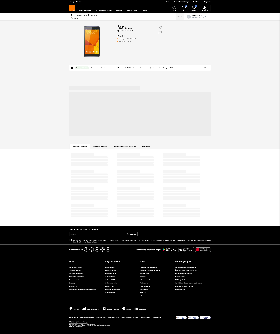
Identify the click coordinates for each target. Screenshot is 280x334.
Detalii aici (205, 68)
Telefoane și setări (74, 270)
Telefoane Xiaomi (110, 276)
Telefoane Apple (110, 267)
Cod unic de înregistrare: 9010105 (78, 323)
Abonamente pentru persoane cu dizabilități (82, 289)
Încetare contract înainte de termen (186, 270)
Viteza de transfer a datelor (148, 280)
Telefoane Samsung (111, 270)
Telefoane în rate (110, 292)
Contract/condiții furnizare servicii (185, 267)
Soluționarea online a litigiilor (184, 286)
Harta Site (143, 292)
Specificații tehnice (80, 146)
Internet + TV (132, 10)
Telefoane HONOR (110, 273)
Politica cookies (145, 317)
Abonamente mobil (104, 10)
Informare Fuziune (145, 296)
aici (96, 242)
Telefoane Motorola (111, 283)
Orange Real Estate (113, 317)
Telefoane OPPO (110, 280)
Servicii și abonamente (76, 273)
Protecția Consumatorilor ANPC (150, 270)
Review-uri (146, 146)
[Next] (71, 41)
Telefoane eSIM (109, 286)
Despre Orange (73, 317)
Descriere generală (100, 146)
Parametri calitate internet (183, 273)
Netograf (142, 276)
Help (71, 261)
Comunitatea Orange (75, 267)
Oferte (144, 10)
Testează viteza (144, 273)
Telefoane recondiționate (112, 289)
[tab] (79, 146)
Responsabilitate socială (87, 317)
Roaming (72, 283)
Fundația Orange (101, 317)
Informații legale (183, 261)
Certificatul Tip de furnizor (76, 326)
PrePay (119, 10)
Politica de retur (180, 289)
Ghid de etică (144, 289)
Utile (142, 261)
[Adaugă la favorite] (160, 27)
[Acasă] (71, 15)
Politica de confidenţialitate (148, 267)
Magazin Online (85, 10)
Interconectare (180, 276)
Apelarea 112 (144, 283)
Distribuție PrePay (180, 280)
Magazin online (112, 261)
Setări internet (73, 286)
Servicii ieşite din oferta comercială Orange (188, 283)
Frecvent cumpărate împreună (125, 146)
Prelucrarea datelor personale (130, 317)
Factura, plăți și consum (76, 280)
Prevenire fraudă (145, 286)
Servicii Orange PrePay (76, 276)
